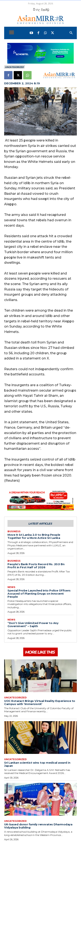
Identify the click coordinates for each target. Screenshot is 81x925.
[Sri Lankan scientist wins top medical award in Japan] (40, 737)
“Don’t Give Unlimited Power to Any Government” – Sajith (32, 624)
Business (14, 531)
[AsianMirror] (40, 19)
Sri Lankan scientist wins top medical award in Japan (37, 764)
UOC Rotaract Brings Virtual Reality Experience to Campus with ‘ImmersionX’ (39, 702)
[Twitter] (52, 32)
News (11, 587)
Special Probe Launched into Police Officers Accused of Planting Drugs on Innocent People (39, 593)
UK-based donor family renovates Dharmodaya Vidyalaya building (38, 826)
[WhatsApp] (45, 32)
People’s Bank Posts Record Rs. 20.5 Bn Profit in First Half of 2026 (35, 565)
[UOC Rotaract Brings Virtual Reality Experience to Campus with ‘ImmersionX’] (40, 675)
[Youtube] (31, 32)
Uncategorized (14, 67)
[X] (18, 75)
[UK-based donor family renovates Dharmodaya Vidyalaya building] (40, 799)
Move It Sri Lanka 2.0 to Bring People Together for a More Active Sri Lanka (33, 536)
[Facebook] (38, 32)
